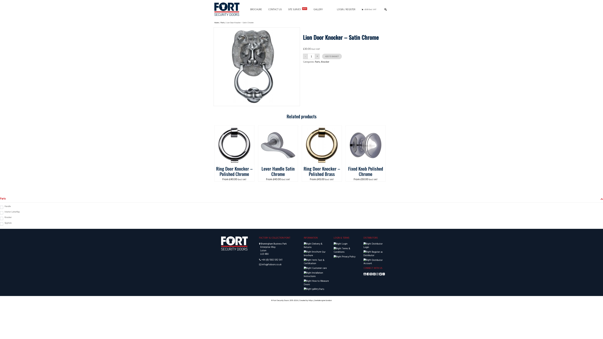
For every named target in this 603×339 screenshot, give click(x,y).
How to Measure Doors (316, 282)
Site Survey (297, 9)
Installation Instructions (313, 274)
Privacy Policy (348, 257)
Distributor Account (373, 262)
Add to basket (332, 56)
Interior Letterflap (12, 211)
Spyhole (8, 222)
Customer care (319, 268)
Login (344, 244)
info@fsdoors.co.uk (272, 264)
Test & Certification (314, 262)
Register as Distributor (373, 253)
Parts (223, 22)
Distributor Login (373, 245)
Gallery (318, 10)
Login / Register (346, 10)
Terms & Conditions (342, 250)
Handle (8, 206)
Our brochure (315, 253)
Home (216, 22)
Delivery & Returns (313, 245)
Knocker (325, 62)
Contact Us (275, 10)
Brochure (256, 10)
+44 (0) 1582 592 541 (271, 260)
